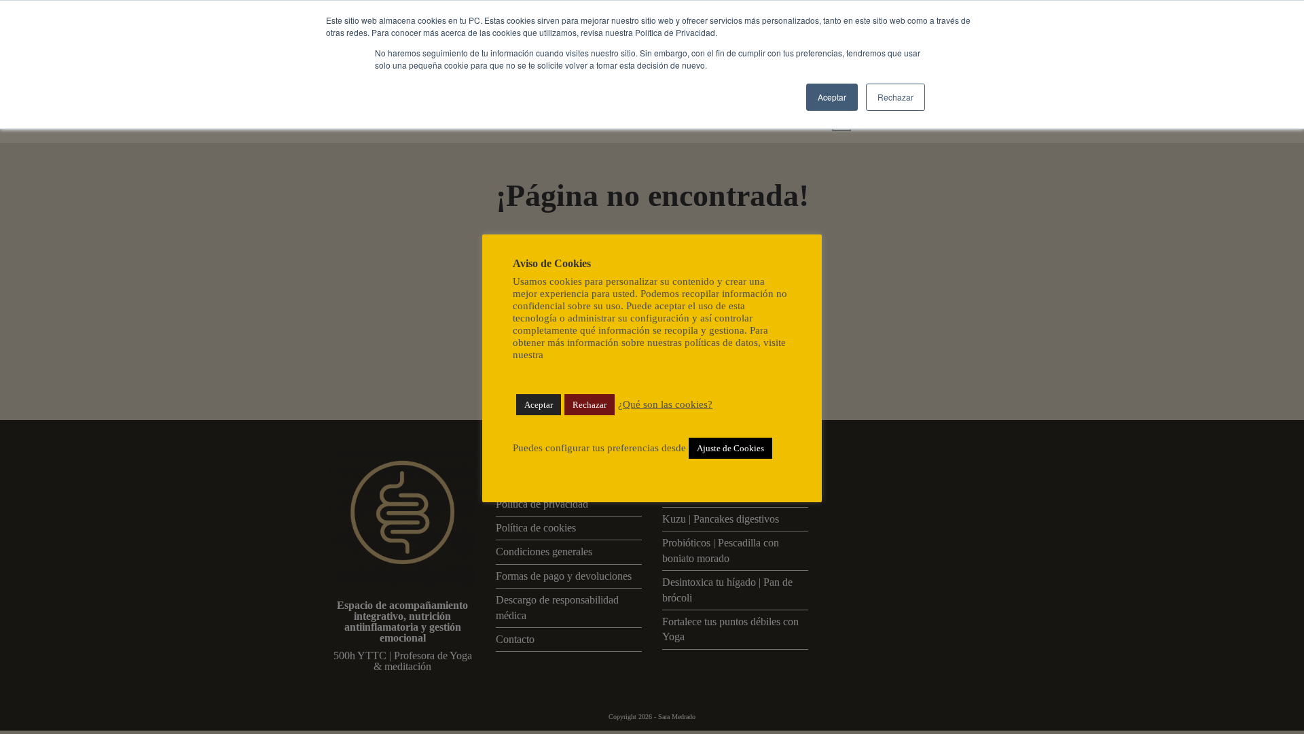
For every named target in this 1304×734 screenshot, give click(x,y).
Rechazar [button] (895, 97)
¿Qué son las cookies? (665, 404)
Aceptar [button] (832, 97)
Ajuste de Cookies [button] (730, 448)
